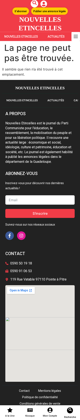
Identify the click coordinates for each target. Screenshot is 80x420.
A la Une (10, 415)
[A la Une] (10, 410)
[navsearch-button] (34, 3)
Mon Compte (50, 415)
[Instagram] (21, 235)
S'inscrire (40, 213)
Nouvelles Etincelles (21, 36)
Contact (24, 390)
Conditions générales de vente (40, 403)
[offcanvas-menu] (75, 36)
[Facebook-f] (9, 235)
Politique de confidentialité (40, 397)
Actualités (56, 36)
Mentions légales (49, 390)
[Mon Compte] (50, 410)
